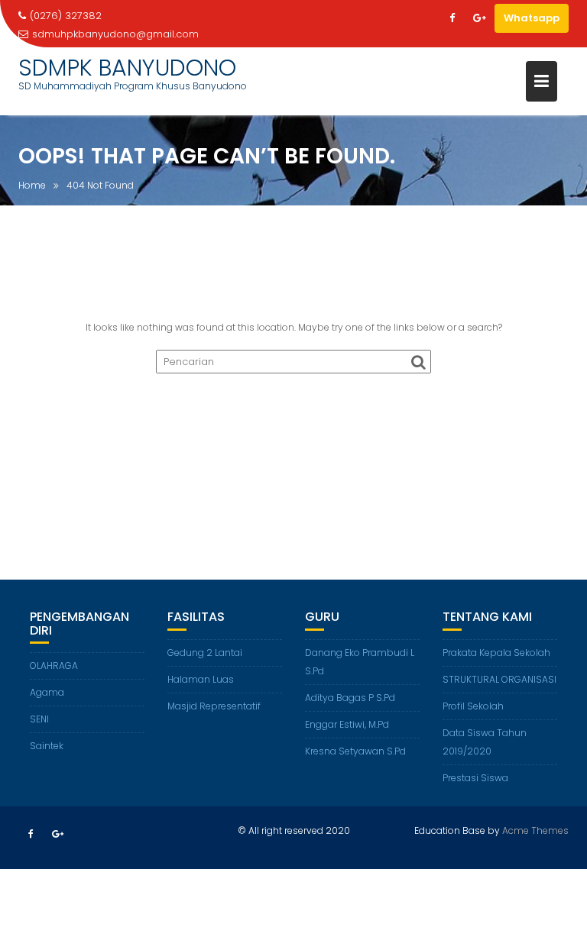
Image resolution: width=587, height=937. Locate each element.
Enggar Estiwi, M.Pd (347, 724)
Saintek (46, 745)
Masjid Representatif (214, 706)
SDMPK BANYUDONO (127, 67)
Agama (47, 692)
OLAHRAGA (54, 665)
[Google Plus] (479, 18)
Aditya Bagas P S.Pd (350, 697)
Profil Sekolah (473, 706)
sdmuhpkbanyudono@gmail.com (115, 34)
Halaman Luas (200, 679)
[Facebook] (451, 18)
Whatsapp (531, 18)
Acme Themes (535, 830)
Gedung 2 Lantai (204, 652)
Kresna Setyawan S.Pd (355, 751)
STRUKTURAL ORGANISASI (499, 679)
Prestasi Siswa (475, 777)
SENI (39, 718)
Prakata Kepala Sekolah (496, 652)
